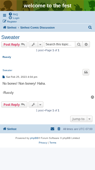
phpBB (34, 138)
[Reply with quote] (86, 72)
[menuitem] (13, 14)
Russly (7, 57)
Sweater (10, 37)
